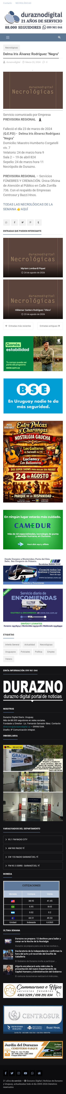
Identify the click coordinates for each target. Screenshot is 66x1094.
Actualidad (29, 644)
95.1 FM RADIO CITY (17, 839)
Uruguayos (10, 652)
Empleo (51, 652)
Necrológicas (11, 48)
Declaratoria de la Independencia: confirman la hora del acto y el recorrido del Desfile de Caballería (38, 954)
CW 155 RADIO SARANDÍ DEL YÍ (23, 857)
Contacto (7, 3)
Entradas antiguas (49, 326)
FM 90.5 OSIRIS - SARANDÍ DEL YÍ (23, 866)
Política (38, 652)
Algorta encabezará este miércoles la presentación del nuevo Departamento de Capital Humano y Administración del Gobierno (38, 969)
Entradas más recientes (19, 326)
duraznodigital (13, 62)
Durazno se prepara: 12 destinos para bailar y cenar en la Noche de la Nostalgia (38, 940)
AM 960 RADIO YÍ (16, 848)
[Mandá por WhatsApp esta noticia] (6, 222)
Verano (8, 659)
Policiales (25, 652)
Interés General (12, 644)
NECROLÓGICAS (23, 3)
